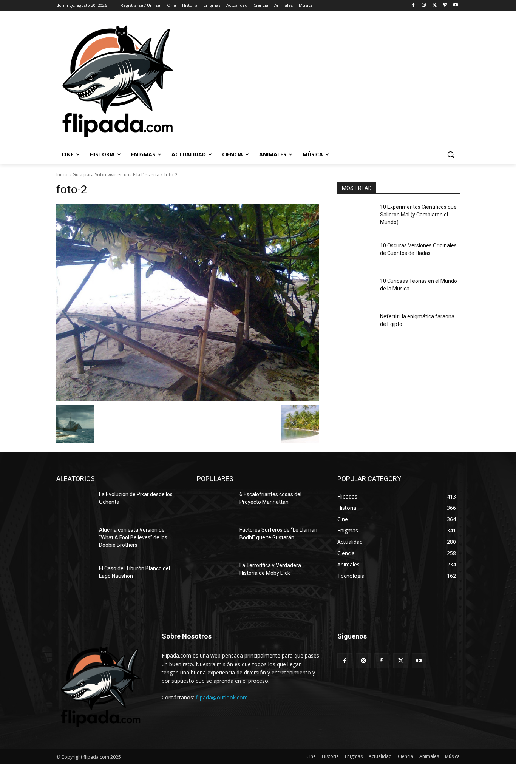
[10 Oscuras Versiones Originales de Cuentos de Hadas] (355, 255)
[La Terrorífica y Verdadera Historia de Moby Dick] (215, 575)
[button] (451, 154)
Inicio (62, 174)
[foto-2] (187, 302)
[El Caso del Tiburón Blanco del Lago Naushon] (74, 578)
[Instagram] (424, 5)
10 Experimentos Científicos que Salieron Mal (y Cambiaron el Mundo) (418, 214)
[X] (434, 5)
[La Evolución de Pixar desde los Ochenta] (74, 504)
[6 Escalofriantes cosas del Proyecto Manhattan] (215, 504)
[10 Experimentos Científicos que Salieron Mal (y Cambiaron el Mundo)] (355, 216)
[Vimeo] (444, 5)
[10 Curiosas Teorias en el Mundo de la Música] (355, 290)
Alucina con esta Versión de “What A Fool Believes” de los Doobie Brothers (133, 537)
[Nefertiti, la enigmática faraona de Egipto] (355, 326)
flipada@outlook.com (222, 697)
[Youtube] (455, 5)
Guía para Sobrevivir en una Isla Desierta (116, 174)
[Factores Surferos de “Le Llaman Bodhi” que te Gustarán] (215, 539)
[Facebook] (413, 5)
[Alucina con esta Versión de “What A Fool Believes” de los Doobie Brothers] (74, 539)
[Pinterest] (381, 660)
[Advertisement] (346, 81)
